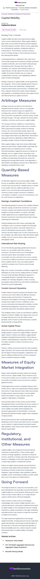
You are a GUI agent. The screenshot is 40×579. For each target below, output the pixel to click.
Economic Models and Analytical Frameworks (15, 14)
